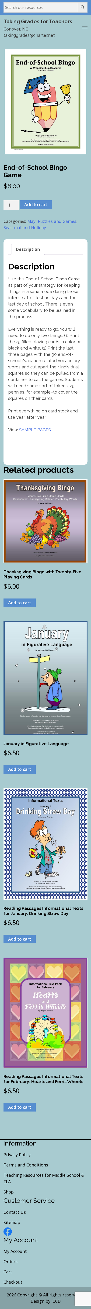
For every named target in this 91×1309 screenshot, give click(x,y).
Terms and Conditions (26, 1165)
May (31, 221)
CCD (56, 1301)
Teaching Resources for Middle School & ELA (44, 1178)
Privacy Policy (17, 1154)
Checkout (13, 1282)
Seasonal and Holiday (25, 227)
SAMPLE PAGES (35, 429)
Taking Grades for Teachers (38, 21)
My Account (15, 1251)
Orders (11, 1261)
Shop (9, 1192)
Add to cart (35, 204)
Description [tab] (28, 249)
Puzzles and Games (57, 221)
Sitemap (12, 1222)
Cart (8, 1272)
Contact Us (15, 1212)
